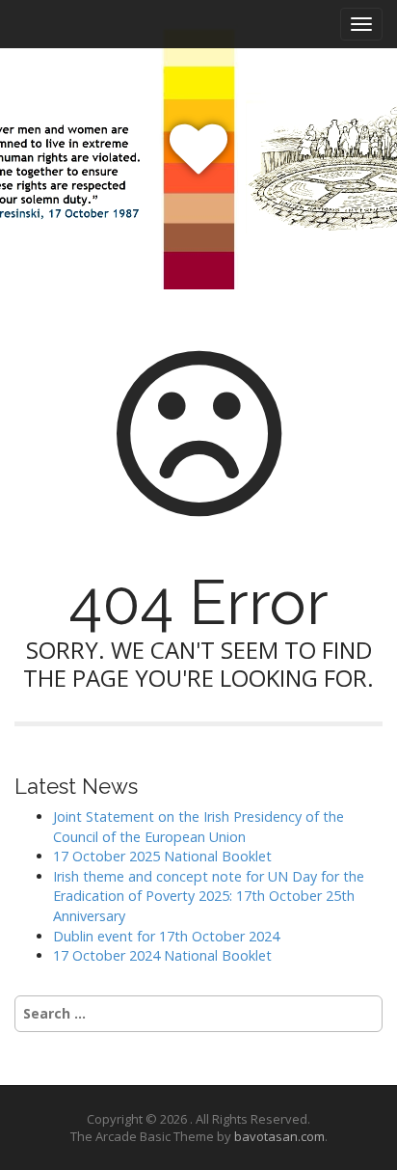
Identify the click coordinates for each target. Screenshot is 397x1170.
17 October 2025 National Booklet (162, 856)
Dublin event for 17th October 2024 (166, 936)
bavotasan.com (279, 1136)
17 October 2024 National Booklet (162, 955)
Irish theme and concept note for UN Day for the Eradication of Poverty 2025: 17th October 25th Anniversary (208, 896)
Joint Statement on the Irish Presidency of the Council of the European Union (198, 826)
